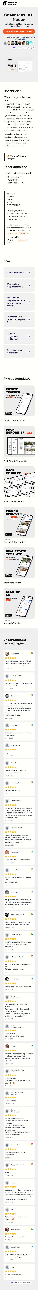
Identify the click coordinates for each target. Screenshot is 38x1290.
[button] (33, 3)
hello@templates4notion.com (17, 346)
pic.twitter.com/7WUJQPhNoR (18, 233)
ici (17, 339)
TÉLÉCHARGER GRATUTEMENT (19, 32)
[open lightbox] (20, 64)
